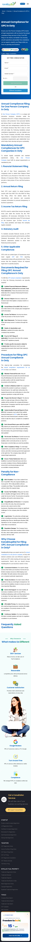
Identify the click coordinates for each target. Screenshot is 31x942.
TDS (21, 257)
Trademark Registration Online (8, 872)
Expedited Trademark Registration (9, 889)
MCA (15, 414)
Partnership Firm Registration (8, 832)
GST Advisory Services (6, 860)
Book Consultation (16, 90)
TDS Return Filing (5, 863)
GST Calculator (5, 906)
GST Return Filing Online (7, 852)
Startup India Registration (7, 837)
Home (3, 11)
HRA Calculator (4, 909)
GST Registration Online (7, 846)
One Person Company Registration (9, 829)
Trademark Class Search (7, 903)
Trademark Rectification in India (8, 880)
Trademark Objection (6, 878)
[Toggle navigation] (28, 3)
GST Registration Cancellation (8, 858)
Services (9, 11)
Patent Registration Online (7, 883)
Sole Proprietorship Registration (8, 834)
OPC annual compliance (15, 278)
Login (22, 3)
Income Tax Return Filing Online (8, 849)
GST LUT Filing (5, 855)
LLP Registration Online (6, 826)
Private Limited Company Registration (10, 823)
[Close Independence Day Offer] (27, 914)
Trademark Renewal (6, 875)
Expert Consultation (16, 810)
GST (13, 257)
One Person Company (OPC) (11, 114)
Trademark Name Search (7, 901)
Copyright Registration (6, 886)
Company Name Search (7, 898)
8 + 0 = (5, 78)
